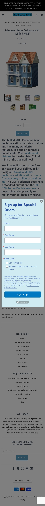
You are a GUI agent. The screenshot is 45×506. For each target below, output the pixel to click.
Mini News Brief (15, 262)
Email (6, 223)
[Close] (41, 201)
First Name (9, 235)
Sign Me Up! (22, 294)
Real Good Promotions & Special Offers (23, 268)
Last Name (9, 247)
